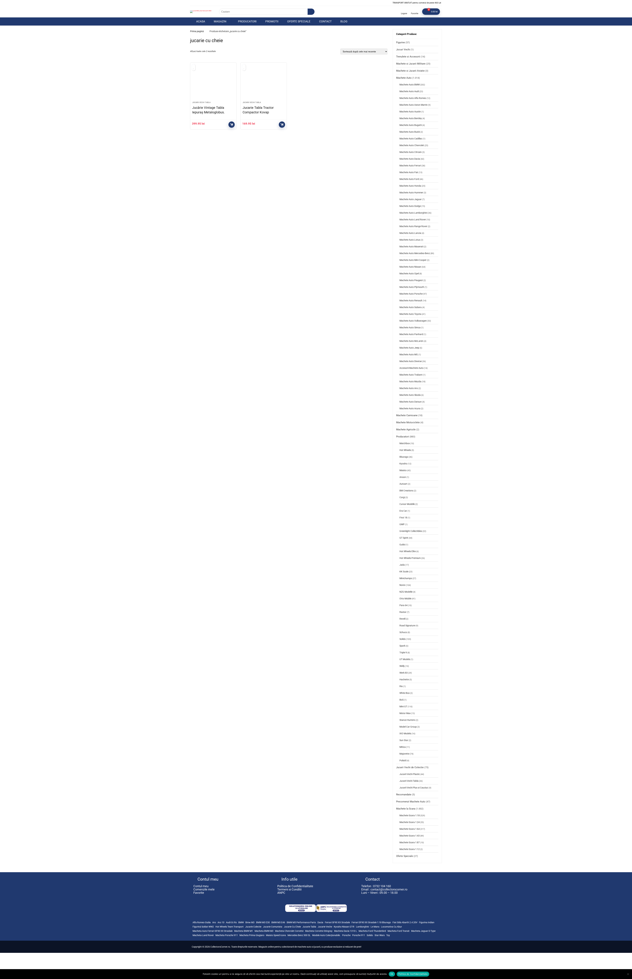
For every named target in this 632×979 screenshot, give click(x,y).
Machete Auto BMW (409, 84)
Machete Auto (404, 77)
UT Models (404, 659)
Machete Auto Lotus (409, 239)
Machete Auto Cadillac (410, 138)
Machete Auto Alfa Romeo (412, 98)
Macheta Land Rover (203, 935)
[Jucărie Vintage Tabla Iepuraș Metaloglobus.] (213, 83)
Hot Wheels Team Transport (229, 926)
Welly (402, 666)
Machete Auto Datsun (410, 401)
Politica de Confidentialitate (295, 886)
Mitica (402, 747)
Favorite (198, 892)
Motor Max (405, 713)
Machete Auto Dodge (410, 206)
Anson (402, 477)
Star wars (380, 935)
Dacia (320, 922)
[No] (628, 974)
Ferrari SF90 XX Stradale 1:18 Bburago (371, 922)
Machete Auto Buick (409, 132)
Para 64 (403, 605)
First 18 (403, 517)
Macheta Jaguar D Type (423, 931)
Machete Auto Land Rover (412, 219)
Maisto (403, 470)
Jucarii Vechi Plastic (409, 774)
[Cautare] (311, 12)
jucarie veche (325, 926)
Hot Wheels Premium (410, 558)
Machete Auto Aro (408, 388)
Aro (214, 922)
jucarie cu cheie (292, 926)
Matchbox (404, 443)
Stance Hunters (407, 720)
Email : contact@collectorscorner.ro (384, 889)
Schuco (403, 632)
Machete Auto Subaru (410, 307)
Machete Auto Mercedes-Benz (414, 253)
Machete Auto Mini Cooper (412, 260)
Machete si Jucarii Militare (410, 63)
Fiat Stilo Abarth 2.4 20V (405, 922)
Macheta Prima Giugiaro (251, 935)
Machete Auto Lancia (410, 233)
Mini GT (403, 706)
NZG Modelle (405, 591)
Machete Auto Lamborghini (413, 212)
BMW (241, 922)
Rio (401, 686)
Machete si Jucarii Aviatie (410, 70)
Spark (402, 645)
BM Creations (406, 490)
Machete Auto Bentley (410, 118)
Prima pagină (197, 31)
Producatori (247, 21)
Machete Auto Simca (410, 327)
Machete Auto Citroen (410, 152)
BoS (401, 699)
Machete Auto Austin (410, 111)
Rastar (402, 612)
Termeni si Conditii (289, 889)
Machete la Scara (405, 808)
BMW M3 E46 (278, 922)
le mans (375, 926)
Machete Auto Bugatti (410, 125)
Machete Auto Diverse (410, 361)
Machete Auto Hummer (411, 192)
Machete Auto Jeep (409, 347)
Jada (402, 564)
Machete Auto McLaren (411, 341)
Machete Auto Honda (410, 185)
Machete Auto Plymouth (411, 287)
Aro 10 (221, 922)
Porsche (346, 935)
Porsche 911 (358, 935)
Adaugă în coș (231, 124)
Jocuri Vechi (403, 49)
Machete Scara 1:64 (409, 829)
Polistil (402, 760)
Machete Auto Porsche (411, 293)
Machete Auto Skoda (410, 395)
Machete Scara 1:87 (409, 842)
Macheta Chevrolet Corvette (289, 931)
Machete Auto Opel (409, 273)
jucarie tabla (309, 926)
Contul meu (201, 886)
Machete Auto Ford (409, 179)
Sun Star (403, 740)
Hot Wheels (405, 450)
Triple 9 (403, 652)
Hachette (404, 679)
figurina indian (426, 922)
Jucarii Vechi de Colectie (410, 767)
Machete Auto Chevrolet (411, 145)
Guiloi (402, 544)
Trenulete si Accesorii (408, 56)
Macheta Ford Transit (398, 931)
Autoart (403, 484)
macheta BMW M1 (243, 931)
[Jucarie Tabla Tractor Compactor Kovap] (264, 83)
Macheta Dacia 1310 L (345, 931)
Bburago (403, 457)
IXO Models (405, 733)
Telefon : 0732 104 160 (376, 886)
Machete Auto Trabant (410, 374)
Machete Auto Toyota (410, 314)
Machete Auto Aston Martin (413, 105)
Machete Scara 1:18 (409, 815)
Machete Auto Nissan (410, 266)
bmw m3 (249, 922)
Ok (391, 974)
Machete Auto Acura (409, 408)
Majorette (404, 753)
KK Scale (403, 571)
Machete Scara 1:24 (409, 822)
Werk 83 (403, 672)
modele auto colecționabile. (326, 935)
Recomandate (403, 794)
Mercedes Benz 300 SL (299, 935)
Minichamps (405, 578)
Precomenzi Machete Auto (410, 801)
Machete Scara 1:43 (409, 835)
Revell (402, 618)
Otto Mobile (405, 598)
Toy (388, 935)
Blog (343, 21)
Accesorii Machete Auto (411, 368)
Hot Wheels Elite (407, 551)
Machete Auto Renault (410, 300)
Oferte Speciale (298, 21)
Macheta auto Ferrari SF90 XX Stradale (213, 931)
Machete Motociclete (408, 422)
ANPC (281, 892)
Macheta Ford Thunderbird (372, 931)
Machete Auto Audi (409, 91)
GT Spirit (403, 537)
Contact (325, 21)
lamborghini (362, 926)
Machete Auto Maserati (411, 246)
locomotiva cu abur (391, 926)
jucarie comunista (272, 926)
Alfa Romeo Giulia (202, 922)
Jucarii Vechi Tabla (201, 102)
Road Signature (407, 625)
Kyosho (403, 463)
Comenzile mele (204, 889)
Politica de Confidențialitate (413, 974)
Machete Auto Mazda (410, 381)
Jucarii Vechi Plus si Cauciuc (413, 787)
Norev (402, 585)
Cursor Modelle (407, 504)
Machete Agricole (406, 429)
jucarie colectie (253, 926)
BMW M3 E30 (263, 922)
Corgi (402, 497)
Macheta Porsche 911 (226, 935)
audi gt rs (231, 922)
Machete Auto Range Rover (413, 226)
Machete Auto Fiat (408, 172)
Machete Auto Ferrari (410, 165)
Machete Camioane (407, 415)
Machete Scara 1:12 (409, 849)
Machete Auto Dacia (409, 158)
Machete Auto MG (408, 354)
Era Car (403, 510)
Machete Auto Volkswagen (413, 320)
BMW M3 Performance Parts (301, 922)
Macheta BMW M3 (264, 931)
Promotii (271, 21)
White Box (404, 693)
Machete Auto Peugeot (411, 280)
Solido (402, 639)
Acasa (200, 21)
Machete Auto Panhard (411, 334)
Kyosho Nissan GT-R (344, 926)
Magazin (219, 21)
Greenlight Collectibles (410, 531)
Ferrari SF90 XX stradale (337, 922)
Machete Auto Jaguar (410, 199)
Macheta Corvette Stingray (318, 931)
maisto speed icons (276, 935)
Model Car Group (408, 726)
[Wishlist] (414, 10)
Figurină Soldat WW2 (203, 926)
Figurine (400, 42)
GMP (402, 524)
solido (370, 935)
